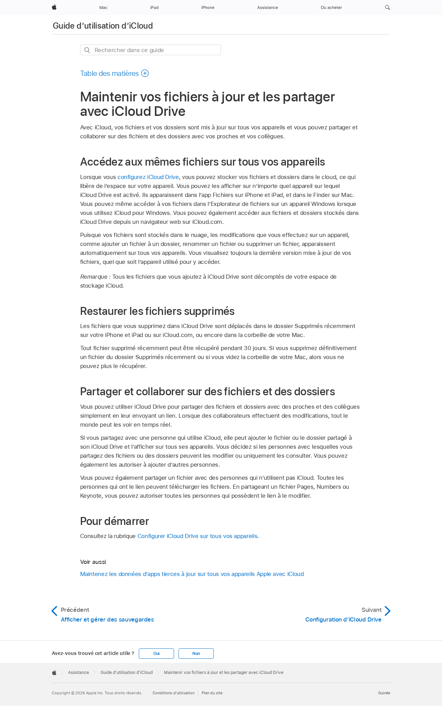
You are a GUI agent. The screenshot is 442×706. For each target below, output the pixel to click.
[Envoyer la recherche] (87, 50)
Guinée (384, 692)
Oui (156, 653)
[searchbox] (150, 49)
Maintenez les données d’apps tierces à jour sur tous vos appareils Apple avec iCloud (192, 573)
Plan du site (212, 692)
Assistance (78, 672)
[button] (387, 7)
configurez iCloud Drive (148, 176)
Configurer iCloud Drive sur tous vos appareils (197, 536)
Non (196, 653)
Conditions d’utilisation (173, 692)
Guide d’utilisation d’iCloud (103, 26)
